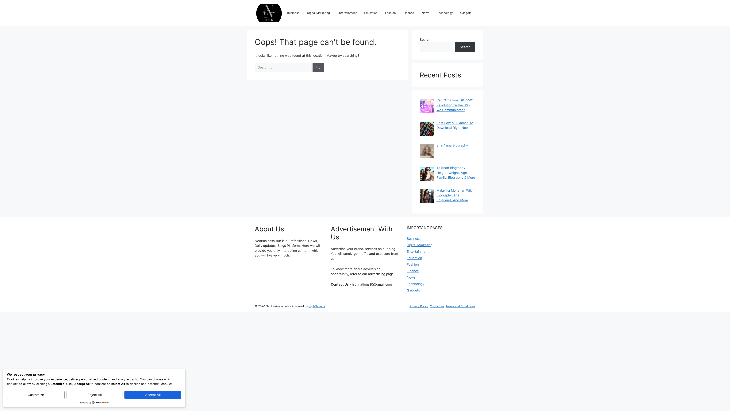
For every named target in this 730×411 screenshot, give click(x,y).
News (425, 13)
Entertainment (347, 13)
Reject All (94, 395)
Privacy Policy (418, 306)
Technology (445, 13)
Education (371, 13)
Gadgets (465, 13)
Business (293, 13)
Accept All (153, 395)
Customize (36, 395)
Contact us (437, 306)
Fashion (390, 13)
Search (425, 39)
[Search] (318, 67)
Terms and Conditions (460, 306)
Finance (408, 13)
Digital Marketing (318, 13)
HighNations (317, 306)
